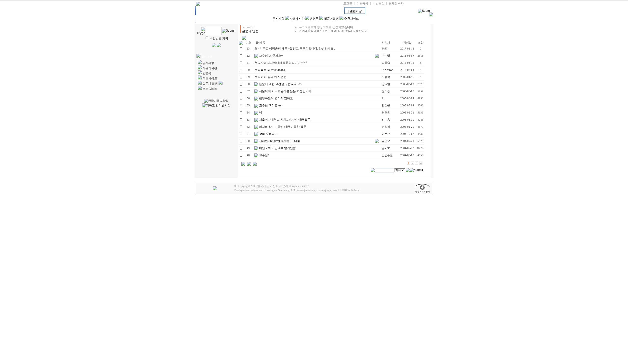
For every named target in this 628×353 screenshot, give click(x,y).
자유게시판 (297, 18)
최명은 (386, 112)
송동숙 (386, 62)
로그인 (347, 3)
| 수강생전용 (271, 11)
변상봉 (386, 126)
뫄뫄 (384, 48)
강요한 (386, 84)
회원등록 (362, 3)
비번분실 (378, 3)
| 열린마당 (355, 11)
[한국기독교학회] (216, 101)
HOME (208, 11)
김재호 (386, 148)
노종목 (386, 77)
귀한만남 (387, 70)
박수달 (386, 55)
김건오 (386, 141)
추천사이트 (351, 18)
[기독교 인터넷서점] (216, 105)
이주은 (386, 134)
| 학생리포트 (292, 11)
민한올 (386, 105)
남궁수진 (387, 155)
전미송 (386, 91)
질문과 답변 (210, 83)
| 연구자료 (334, 11)
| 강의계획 (229, 11)
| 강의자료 (250, 11)
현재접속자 (396, 3)
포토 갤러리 (210, 88)
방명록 (314, 18)
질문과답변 (331, 18)
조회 (420, 42)
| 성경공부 (313, 11)
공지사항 (278, 18)
